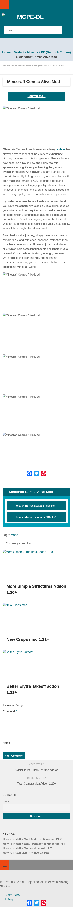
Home (6, 52)
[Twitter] (36, 473)
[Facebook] (29, 473)
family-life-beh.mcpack (36, 516)
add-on (60, 149)
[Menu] (4, 4)
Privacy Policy (11, 894)
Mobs (14, 535)
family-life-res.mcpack (35, 505)
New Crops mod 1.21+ (28, 639)
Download (37, 96)
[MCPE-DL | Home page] (37, 19)
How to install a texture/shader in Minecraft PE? (34, 843)
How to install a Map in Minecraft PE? (27, 848)
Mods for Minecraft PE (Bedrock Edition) (42, 52)
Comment (10, 711)
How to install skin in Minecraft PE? (26, 852)
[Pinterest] (43, 473)
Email (6, 801)
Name (6, 742)
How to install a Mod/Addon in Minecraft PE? (32, 839)
